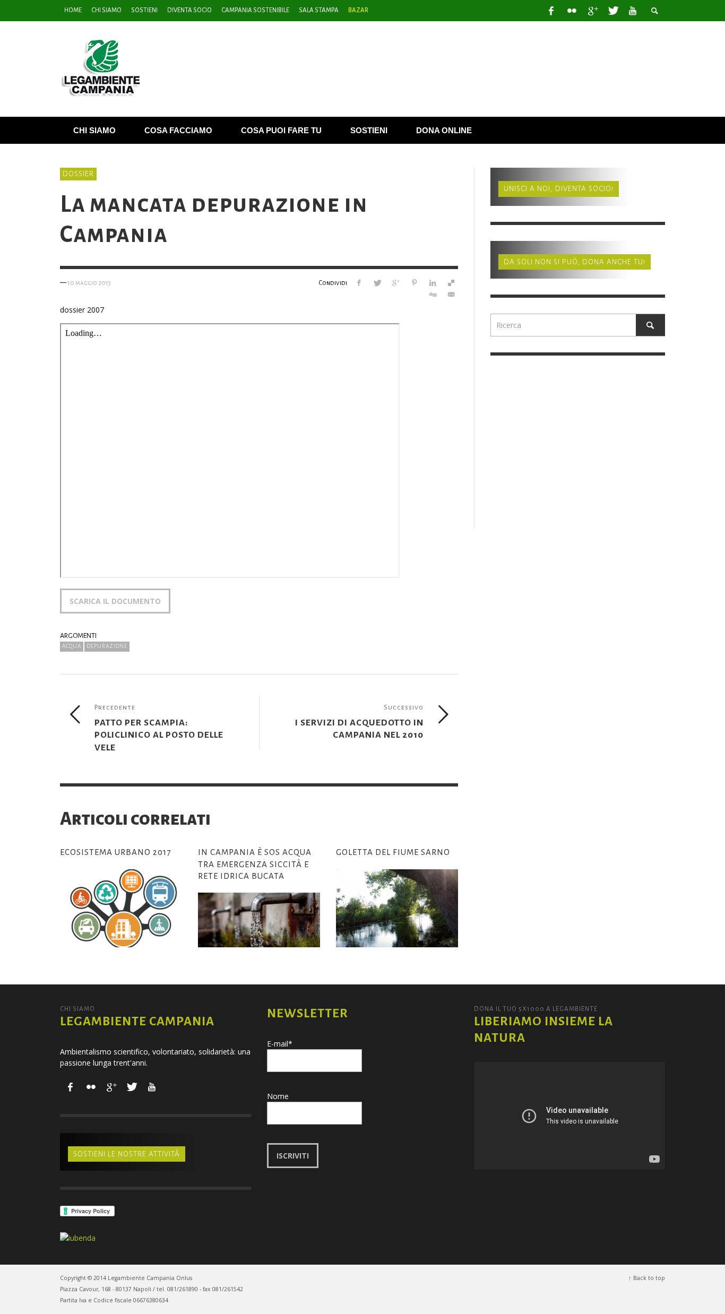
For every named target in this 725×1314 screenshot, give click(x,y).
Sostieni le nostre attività (126, 1154)
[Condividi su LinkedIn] (432, 282)
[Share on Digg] (432, 294)
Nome (278, 1096)
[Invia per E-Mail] (451, 294)
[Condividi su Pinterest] (414, 282)
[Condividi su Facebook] (358, 282)
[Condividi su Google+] (396, 282)
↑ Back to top (646, 1278)
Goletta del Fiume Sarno (393, 852)
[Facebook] (551, 10)
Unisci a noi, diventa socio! (559, 189)
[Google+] (592, 10)
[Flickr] (572, 10)
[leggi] (121, 908)
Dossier (78, 174)
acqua (71, 646)
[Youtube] (633, 10)
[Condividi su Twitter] (377, 282)
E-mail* (279, 1044)
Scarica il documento (115, 601)
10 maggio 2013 (89, 282)
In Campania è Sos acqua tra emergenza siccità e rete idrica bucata (255, 864)
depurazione (107, 646)
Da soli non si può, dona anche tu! (574, 262)
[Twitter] (612, 10)
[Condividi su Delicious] (451, 282)
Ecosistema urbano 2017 (115, 852)
